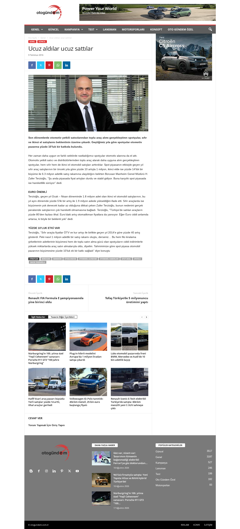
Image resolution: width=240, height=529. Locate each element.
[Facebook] (32, 65)
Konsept (156, 29)
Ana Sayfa (32, 37)
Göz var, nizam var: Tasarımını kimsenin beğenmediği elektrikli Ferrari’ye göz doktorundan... (130, 458)
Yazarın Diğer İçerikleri (62, 316)
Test (91, 29)
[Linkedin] (66, 65)
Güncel (53, 29)
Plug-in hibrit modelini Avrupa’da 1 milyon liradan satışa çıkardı (85, 356)
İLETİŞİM (208, 524)
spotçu (137, 259)
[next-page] (146, 317)
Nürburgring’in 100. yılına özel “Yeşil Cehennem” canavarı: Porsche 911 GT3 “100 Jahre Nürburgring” (45, 358)
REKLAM (185, 524)
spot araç (126, 259)
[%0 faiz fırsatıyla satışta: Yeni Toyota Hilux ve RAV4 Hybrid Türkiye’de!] (101, 480)
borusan (46, 259)
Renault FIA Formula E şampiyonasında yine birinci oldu (55, 300)
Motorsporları (133, 29)
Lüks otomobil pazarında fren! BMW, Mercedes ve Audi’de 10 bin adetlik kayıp (128, 356)
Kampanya (72, 29)
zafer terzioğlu (37, 262)
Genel (35, 29)
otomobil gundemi (88, 259)
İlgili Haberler (38, 316)
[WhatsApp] (58, 65)
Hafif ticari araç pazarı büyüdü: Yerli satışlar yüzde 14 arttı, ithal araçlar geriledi (46, 402)
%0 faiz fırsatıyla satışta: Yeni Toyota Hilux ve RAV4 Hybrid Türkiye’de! (130, 478)
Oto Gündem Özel (180, 29)
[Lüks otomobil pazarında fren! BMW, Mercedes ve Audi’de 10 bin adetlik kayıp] (129, 337)
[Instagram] (47, 471)
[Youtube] (77, 471)
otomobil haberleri (109, 259)
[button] (210, 29)
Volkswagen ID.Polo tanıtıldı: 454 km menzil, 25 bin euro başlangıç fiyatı (86, 402)
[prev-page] (142, 317)
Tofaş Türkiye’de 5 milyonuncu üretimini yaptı (126, 300)
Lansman (109, 29)
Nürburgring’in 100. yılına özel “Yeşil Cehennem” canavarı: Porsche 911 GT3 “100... (128, 498)
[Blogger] (32, 471)
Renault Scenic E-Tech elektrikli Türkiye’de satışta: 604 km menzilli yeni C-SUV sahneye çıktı (128, 403)
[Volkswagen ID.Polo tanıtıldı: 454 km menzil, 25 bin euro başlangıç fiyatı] (88, 382)
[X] (40, 65)
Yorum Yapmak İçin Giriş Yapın (46, 425)
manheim (57, 259)
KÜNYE (196, 524)
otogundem (70, 259)
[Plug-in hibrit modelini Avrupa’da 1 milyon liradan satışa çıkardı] (88, 337)
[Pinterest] (49, 65)
